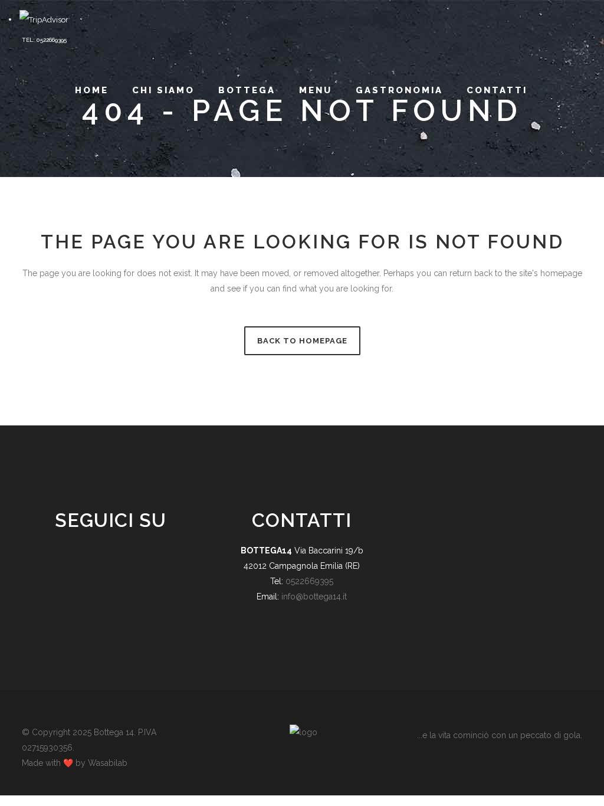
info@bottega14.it (314, 596)
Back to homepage (302, 340)
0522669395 (309, 581)
